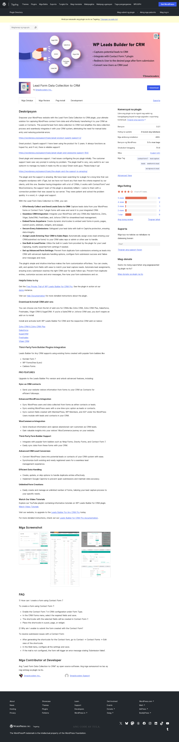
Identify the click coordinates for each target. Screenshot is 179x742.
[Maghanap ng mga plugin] (35, 27)
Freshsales (23, 337)
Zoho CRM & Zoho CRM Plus (32, 326)
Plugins (45, 709)
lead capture (154, 158)
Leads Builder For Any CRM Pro (65, 512)
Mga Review (44, 100)
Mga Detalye (27, 100)
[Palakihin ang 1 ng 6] (45, 535)
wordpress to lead (152, 169)
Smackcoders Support (80, 675)
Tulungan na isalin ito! (109, 19)
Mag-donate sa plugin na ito (130, 274)
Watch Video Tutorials (29, 506)
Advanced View (125, 175)
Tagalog (36, 726)
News (12, 705)
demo (21, 290)
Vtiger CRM (24, 341)
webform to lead (153, 163)
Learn (77, 701)
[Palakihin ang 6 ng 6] (107, 569)
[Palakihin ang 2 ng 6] (45, 552)
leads (143, 163)
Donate (111, 709)
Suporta (156, 100)
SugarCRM (23, 334)
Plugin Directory (16, 12)
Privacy (13, 713)
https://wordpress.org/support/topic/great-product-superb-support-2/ (50, 138)
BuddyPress (145, 713)
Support (78, 705)
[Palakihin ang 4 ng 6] (107, 535)
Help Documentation (36, 296)
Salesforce (23, 330)
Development (77, 100)
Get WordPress (167, 4)
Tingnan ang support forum (130, 250)
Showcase (46, 701)
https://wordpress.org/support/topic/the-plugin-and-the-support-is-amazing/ (53, 171)
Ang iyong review (125, 219)
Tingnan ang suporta (135, 120)
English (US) (155, 153)
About (12, 701)
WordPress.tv (81, 713)
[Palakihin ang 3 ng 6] (76, 535)
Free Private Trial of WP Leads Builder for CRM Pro (49, 286)
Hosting (13, 709)
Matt (142, 705)
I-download (154, 88)
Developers (79, 709)
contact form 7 (143, 158)
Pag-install (60, 100)
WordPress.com (146, 701)
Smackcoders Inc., (43, 90)
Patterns (45, 713)
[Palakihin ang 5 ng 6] (107, 552)
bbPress (143, 709)
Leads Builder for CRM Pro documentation (79, 518)
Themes (45, 705)
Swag (110, 713)
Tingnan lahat (154, 219)
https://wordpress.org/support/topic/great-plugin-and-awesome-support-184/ (54, 153)
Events (109, 705)
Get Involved (112, 701)
